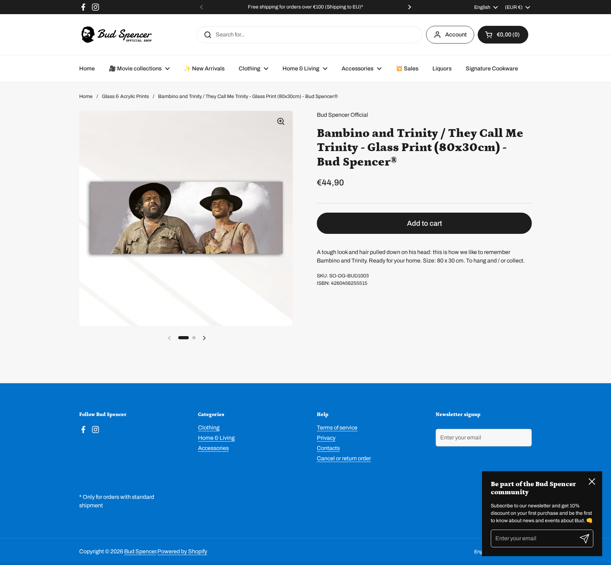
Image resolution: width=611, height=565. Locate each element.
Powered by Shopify (182, 551)
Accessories (213, 448)
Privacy (326, 438)
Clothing (209, 428)
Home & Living (216, 438)
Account (456, 34)
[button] (503, 35)
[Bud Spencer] (116, 34)
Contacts (328, 448)
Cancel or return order (344, 458)
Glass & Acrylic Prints (125, 96)
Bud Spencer (140, 551)
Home (86, 96)
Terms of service (337, 428)
